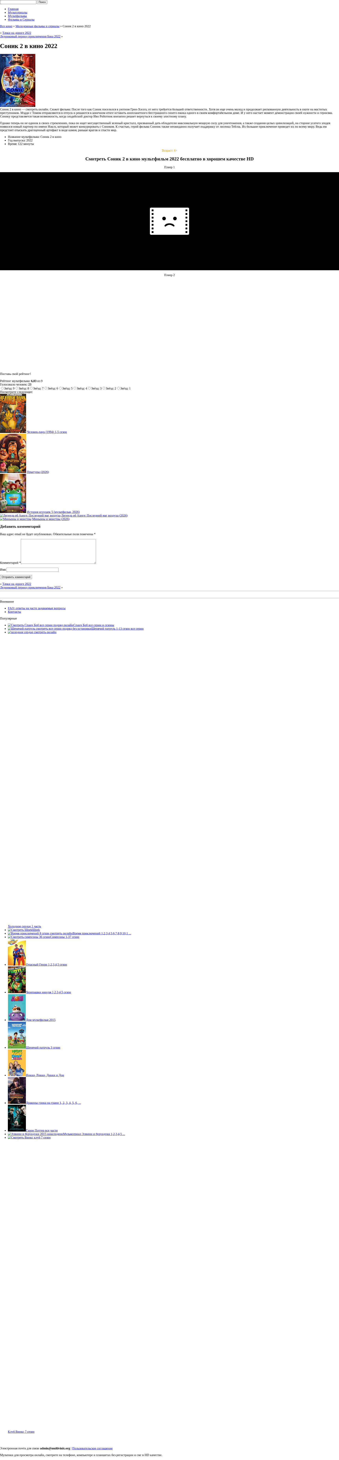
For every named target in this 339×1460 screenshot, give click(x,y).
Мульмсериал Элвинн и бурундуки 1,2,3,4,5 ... (94, 1134)
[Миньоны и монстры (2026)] (15, 519)
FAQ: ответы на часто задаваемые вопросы (37, 608)
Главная (13, 9)
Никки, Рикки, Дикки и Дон (45, 1075)
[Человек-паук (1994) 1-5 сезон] (13, 432)
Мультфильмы (17, 16)
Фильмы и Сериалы (21, 19)
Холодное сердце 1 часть (24, 926)
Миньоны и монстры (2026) (50, 519)
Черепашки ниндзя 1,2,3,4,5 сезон (48, 992)
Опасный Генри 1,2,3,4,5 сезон (46, 964)
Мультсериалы (17, 12)
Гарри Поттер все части (42, 1130)
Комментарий (10, 562)
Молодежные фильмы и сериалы (37, 26)
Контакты (14, 611)
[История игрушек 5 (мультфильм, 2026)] (13, 512)
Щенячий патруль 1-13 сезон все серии (117, 628)
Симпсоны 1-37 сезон (64, 937)
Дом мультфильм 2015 (41, 1020)
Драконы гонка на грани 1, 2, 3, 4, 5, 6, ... (53, 1102)
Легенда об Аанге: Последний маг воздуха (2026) (94, 515)
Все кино (6, 26)
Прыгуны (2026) (38, 472)
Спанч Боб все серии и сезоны (93, 625)
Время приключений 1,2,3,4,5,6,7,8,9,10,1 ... (102, 933)
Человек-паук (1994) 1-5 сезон (47, 432)
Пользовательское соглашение (92, 1448)
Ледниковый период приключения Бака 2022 (30, 36)
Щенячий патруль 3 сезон (43, 1047)
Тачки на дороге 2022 (16, 33)
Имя (3, 569)
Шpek (36, 929)
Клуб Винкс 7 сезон (21, 1431)
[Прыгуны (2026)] (13, 472)
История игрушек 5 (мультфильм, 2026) (53, 512)
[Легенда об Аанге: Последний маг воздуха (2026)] (30, 515)
